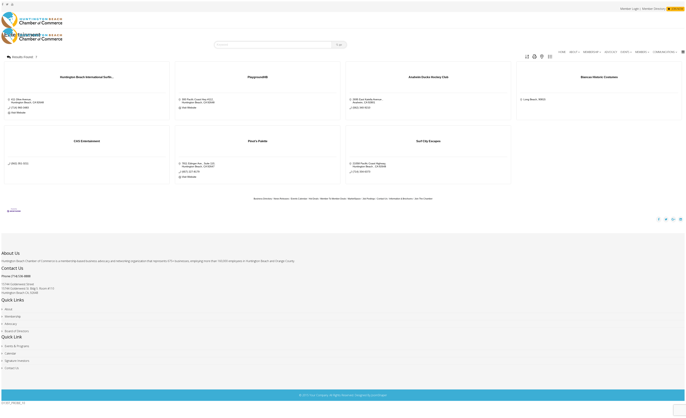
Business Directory (263, 198)
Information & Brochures (401, 198)
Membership (591, 52)
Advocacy (611, 52)
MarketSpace (354, 198)
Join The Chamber (423, 198)
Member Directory (653, 9)
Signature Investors (16, 361)
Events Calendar (299, 198)
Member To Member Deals (333, 198)
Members (641, 52)
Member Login (629, 9)
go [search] (340, 44)
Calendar (10, 353)
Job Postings (368, 198)
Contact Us (382, 198)
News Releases (281, 198)
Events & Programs (16, 346)
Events (625, 52)
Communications (664, 52)
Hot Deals (314, 198)
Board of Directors (16, 331)
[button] (9, 57)
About (573, 52)
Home (562, 52)
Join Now (677, 9)
